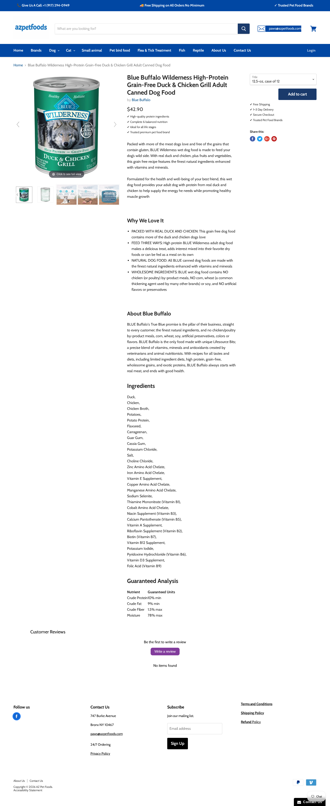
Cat (69, 50)
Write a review (165, 651)
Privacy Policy (100, 754)
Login (311, 50)
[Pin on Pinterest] (274, 138)
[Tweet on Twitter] (259, 138)
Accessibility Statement (27, 790)
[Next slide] (115, 124)
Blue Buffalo (141, 100)
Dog (53, 50)
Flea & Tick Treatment (154, 50)
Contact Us (242, 50)
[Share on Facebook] (252, 138)
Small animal (92, 50)
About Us (218, 50)
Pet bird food (120, 50)
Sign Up (177, 743)
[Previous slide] (17, 124)
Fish (182, 50)
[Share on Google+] (267, 138)
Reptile (198, 50)
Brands (36, 50)
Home (18, 50)
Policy (251, 722)
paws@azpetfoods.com (106, 734)
